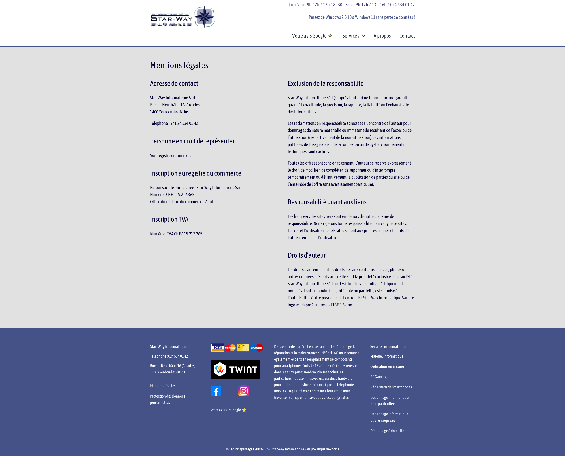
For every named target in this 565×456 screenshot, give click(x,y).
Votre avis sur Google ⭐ (229, 410)
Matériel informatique (386, 356)
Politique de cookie (325, 449)
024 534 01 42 (402, 4)
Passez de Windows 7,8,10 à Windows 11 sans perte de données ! (362, 17)
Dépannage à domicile (387, 430)
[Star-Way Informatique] (183, 7)
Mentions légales (163, 385)
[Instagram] (243, 387)
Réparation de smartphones (391, 387)
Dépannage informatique (389, 414)
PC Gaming (378, 376)
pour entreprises (382, 420)
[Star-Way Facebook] (216, 387)
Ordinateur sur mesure (387, 366)
